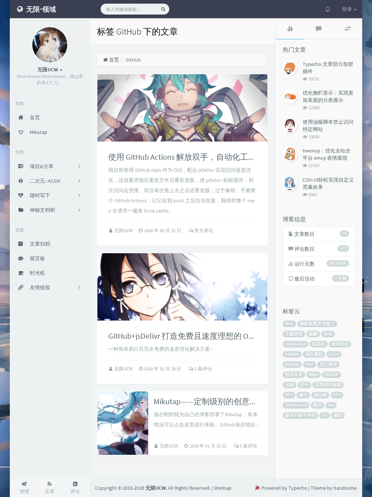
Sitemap (222, 488)
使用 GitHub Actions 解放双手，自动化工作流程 (190, 157)
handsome (345, 488)
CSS (337, 395)
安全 (304, 384)
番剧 (337, 415)
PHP (310, 364)
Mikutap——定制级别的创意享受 (210, 401)
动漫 (289, 384)
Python (292, 364)
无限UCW (124, 230)
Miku (313, 374)
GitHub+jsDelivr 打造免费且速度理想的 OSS (182, 336)
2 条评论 (202, 369)
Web (289, 323)
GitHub (292, 354)
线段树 (320, 395)
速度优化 (340, 344)
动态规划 (314, 354)
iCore (334, 354)
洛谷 (328, 334)
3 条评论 (248, 446)
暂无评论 (203, 230)
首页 (113, 59)
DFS (289, 395)
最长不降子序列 (300, 415)
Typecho (297, 488)
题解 (313, 334)
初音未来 (294, 374)
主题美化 (294, 334)
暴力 (303, 395)
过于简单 (328, 364)
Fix (324, 415)
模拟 (317, 405)
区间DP (331, 374)
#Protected (296, 405)
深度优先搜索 (328, 384)
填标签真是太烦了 (317, 323)
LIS (331, 405)
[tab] (289, 28)
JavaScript (295, 344)
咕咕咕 (318, 344)
